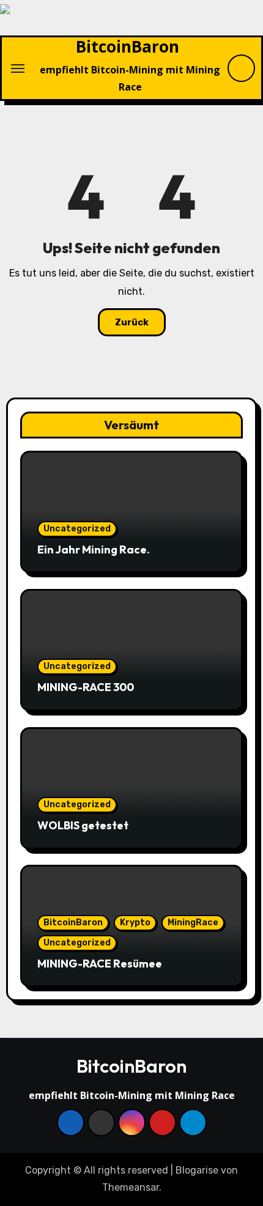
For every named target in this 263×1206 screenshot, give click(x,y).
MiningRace (193, 922)
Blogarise (197, 1170)
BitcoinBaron (127, 46)
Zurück (132, 322)
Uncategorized (77, 528)
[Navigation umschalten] (18, 68)
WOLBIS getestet (82, 825)
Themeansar (130, 1187)
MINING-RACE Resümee (99, 963)
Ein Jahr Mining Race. (93, 549)
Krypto (135, 922)
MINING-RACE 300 (85, 687)
